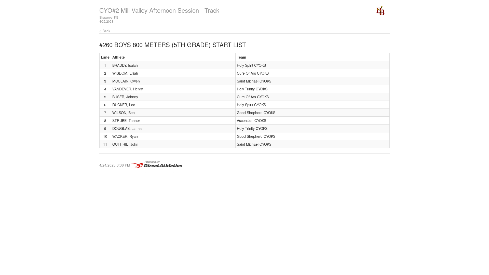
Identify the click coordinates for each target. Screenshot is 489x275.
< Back (104, 30)
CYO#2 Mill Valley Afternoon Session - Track (159, 10)
